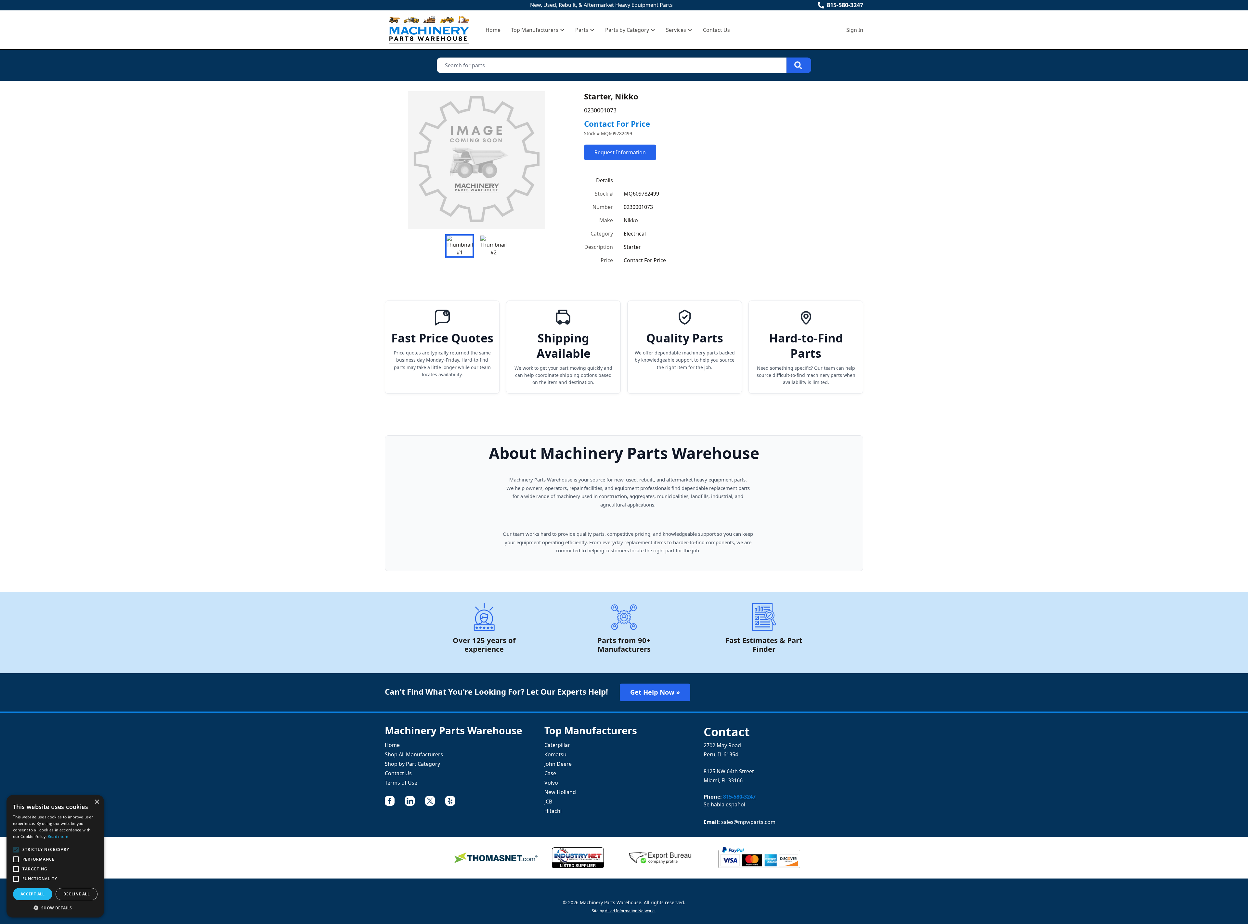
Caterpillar (557, 745)
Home (493, 29)
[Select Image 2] (493, 246)
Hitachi (553, 811)
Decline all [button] (76, 894)
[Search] (798, 65)
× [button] (96, 802)
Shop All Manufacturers (414, 754)
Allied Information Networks (630, 911)
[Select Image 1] (459, 246)
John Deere (558, 763)
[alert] (55, 856)
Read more (58, 836)
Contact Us (716, 29)
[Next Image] (558, 160)
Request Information (620, 152)
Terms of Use (401, 782)
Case (550, 773)
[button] (55, 908)
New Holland (560, 792)
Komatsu (555, 754)
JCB (548, 801)
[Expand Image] (556, 217)
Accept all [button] (32, 894)
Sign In (854, 29)
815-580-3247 (845, 5)
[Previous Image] (395, 160)
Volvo (551, 782)
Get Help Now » (655, 692)
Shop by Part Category (412, 763)
